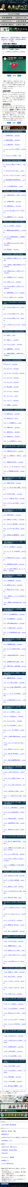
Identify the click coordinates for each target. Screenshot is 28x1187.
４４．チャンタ (11, 391)
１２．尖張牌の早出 (12, 201)
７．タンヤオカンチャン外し (13, 170)
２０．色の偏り (11, 249)
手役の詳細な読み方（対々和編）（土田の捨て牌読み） (14, 803)
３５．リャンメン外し (13, 344)
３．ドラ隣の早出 (11, 144)
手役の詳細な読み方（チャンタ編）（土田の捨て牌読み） (14, 542)
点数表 (14, 1131)
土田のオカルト (13, 1146)
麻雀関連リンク (5, 1160)
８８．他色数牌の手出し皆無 (13, 661)
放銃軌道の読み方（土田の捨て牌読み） (14, 409)
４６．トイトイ (11, 400)
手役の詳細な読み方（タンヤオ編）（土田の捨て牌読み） (14, 510)
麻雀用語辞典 (13, 1124)
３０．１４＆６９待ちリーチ (13, 313)
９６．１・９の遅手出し (13, 716)
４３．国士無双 (11, 386)
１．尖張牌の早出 (11, 135)
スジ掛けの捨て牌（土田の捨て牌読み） (14, 968)
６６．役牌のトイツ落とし (14, 519)
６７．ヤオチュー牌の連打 (14, 524)
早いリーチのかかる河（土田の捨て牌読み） (14, 837)
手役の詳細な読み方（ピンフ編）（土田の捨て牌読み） (14, 478)
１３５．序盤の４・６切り (14, 972)
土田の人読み (4, 1153)
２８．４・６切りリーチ (13, 297)
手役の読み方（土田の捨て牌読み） (13, 360)
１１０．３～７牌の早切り (14, 807)
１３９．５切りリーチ (13, 994)
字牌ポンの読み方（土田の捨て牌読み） (14, 221)
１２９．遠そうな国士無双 (14, 931)
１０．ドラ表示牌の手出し (13, 186)
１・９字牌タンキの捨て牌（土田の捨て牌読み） (14, 936)
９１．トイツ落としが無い (14, 682)
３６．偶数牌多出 (11, 349)
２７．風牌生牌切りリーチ (14, 292)
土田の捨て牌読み (15, 37)
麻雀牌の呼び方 (5, 1134)
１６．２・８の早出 (12, 225)
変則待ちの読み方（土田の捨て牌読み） (14, 331)
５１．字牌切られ (11, 427)
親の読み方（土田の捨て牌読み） (13, 191)
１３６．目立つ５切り (13, 976)
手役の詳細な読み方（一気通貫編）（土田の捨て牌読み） (14, 576)
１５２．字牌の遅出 (12, 1076)
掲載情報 (12, 1157)
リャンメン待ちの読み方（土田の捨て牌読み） (14, 302)
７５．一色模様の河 (12, 580)
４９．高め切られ (10, 418)
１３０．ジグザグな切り (13, 941)
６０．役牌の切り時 (12, 483)
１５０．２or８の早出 (12, 1066)
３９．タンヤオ (11, 368)
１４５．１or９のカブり (13, 1035)
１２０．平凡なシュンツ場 (14, 875)
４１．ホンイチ (11, 377)
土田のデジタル (5, 1146)
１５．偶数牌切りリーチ (13, 217)
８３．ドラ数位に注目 (13, 628)
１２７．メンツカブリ (13, 920)
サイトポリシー (5, 1157)
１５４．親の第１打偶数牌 (13, 1086)
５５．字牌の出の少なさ (13, 451)
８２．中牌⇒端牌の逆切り (14, 623)
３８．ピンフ (10, 364)
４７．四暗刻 (10, 405)
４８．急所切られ (11, 413)
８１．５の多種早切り (13, 618)
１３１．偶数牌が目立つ (12, 945)
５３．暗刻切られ (11, 436)
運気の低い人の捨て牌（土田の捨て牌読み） (14, 1031)
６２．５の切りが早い (13, 494)
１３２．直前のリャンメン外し (14, 950)
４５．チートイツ (10, 396)
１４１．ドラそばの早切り (14, 1008)
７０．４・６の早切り (13, 546)
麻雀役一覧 (4, 1131)
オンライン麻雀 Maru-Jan (7, 1163)
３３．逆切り (9, 335)
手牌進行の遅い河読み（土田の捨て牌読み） (14, 446)
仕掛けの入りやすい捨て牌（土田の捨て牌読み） (14, 1061)
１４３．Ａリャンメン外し (14, 1019)
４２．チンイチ (11, 382)
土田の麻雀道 (4, 1150)
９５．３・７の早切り (12, 711)
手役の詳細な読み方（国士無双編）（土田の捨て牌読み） (14, 767)
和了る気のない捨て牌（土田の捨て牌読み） (14, 903)
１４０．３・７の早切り (13, 1004)
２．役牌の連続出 (11, 140)
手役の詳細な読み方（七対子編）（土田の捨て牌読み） (14, 707)
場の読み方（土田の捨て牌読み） (13, 871)
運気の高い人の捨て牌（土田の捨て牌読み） (14, 999)
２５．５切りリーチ (12, 281)
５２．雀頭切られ (11, 432)
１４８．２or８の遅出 (12, 1051)
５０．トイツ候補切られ (12, 423)
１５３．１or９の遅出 (12, 1081)
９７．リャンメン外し (13, 721)
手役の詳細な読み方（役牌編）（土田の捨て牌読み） (14, 673)
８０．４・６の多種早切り (14, 614)
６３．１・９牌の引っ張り (14, 498)
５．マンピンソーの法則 (12, 155)
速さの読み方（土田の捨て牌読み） (13, 131)
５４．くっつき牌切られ (12, 441)
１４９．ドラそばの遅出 (12, 1056)
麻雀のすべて (5, 37)
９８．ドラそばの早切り (12, 725)
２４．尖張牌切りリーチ (13, 277)
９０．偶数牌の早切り (13, 678)
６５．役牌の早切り (12, 515)
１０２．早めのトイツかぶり (13, 749)
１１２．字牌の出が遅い (13, 818)
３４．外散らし (11, 340)
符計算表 (10, 1131)
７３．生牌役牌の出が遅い (14, 564)
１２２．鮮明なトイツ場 (13, 886)
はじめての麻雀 (5, 1124)
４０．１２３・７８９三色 (14, 373)
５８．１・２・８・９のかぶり (14, 466)
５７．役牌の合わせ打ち (13, 462)
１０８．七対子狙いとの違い (13, 791)
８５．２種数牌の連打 (13, 644)
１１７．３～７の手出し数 (14, 854)
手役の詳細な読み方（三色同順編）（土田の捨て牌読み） (14, 609)
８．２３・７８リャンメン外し (14, 175)
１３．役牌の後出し (12, 206)
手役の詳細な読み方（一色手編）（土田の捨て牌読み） (14, 639)
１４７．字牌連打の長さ (13, 1046)
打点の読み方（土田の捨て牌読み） (13, 160)
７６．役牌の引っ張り (13, 585)
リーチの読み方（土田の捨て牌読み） (14, 254)
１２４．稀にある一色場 (12, 897)
